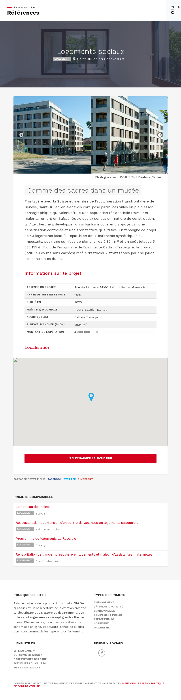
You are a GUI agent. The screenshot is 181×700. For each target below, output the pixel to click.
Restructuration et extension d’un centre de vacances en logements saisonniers (77, 523)
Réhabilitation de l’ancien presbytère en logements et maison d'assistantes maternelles (84, 554)
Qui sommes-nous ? (27, 655)
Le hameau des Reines (33, 507)
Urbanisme (101, 627)
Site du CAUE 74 (24, 650)
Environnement (105, 610)
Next (160, 135)
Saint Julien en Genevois (100, 59)
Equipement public (108, 615)
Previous (21, 135)
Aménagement (104, 602)
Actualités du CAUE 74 (29, 663)
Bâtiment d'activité (108, 606)
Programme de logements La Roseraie (46, 539)
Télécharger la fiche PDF (90, 458)
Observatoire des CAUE (30, 659)
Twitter (69, 479)
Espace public (104, 619)
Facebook (55, 479)
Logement (61, 58)
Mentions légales (26, 667)
